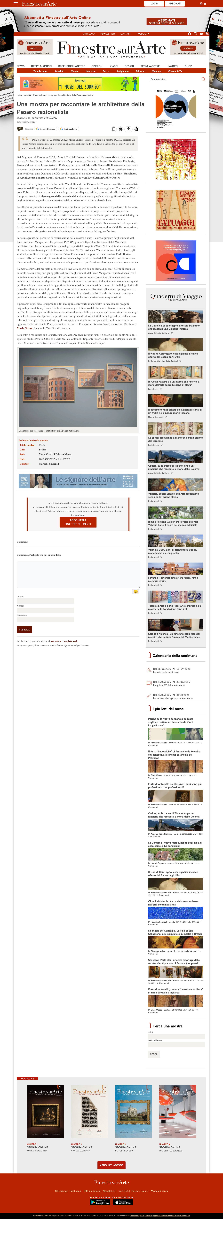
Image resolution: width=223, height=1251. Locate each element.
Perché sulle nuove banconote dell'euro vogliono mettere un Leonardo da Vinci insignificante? (170, 722)
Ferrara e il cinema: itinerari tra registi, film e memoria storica (173, 579)
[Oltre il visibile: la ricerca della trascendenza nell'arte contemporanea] (175, 913)
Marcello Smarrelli (49, 463)
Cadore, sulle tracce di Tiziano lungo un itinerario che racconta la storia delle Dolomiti (174, 467)
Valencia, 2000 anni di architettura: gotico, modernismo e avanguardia (172, 551)
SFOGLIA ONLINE (37, 1147)
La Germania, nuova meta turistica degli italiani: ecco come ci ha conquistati (175, 844)
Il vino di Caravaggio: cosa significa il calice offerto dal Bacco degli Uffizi (173, 355)
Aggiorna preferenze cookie (164, 1215)
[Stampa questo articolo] (121, 129)
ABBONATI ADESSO (111, 1165)
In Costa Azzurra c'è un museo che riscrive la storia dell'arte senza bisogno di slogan (173, 383)
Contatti (125, 33)
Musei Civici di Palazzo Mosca (55, 454)
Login (154, 3)
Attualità (59, 71)
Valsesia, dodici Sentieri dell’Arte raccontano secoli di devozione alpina (173, 495)
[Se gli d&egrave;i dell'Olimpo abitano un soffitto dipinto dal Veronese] (175, 428)
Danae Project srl (137, 1215)
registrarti (70, 641)
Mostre (75, 71)
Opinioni (97, 66)
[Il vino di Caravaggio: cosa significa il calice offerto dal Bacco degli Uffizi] (175, 344)
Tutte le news (40, 71)
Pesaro (42, 449)
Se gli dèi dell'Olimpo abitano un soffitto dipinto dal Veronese (175, 439)
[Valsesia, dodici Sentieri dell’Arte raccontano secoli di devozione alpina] (175, 485)
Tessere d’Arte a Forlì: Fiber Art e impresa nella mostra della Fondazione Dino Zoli (174, 607)
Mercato (156, 71)
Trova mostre (150, 66)
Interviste (91, 71)
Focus (106, 71)
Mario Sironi (24, 328)
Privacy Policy (139, 1191)
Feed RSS (123, 1191)
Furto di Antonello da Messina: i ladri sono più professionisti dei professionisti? (175, 785)
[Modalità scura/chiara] (136, 130)
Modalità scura (159, 1191)
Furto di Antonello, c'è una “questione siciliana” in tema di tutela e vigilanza (175, 991)
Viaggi (114, 66)
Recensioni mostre (71, 66)
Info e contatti (92, 1191)
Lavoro (173, 66)
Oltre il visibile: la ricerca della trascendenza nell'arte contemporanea (173, 903)
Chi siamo (89, 33)
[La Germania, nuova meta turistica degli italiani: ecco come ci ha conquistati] (175, 854)
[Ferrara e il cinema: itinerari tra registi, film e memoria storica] (175, 569)
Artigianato (123, 71)
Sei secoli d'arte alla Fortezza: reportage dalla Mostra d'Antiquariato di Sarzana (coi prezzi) (174, 961)
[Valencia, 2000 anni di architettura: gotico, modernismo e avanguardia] (175, 541)
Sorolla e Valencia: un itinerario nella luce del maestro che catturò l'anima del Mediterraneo (174, 635)
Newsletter (107, 33)
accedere (56, 641)
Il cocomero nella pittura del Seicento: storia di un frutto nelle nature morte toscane (175, 411)
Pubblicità (143, 33)
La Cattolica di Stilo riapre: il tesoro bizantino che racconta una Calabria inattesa (174, 327)
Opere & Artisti (41, 66)
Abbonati (175, 3)
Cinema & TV (175, 71)
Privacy (148, 1215)
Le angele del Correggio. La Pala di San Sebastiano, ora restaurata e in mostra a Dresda (175, 932)
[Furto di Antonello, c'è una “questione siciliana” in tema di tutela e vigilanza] (175, 1001)
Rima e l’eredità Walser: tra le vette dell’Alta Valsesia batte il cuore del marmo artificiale (173, 523)
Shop (188, 66)
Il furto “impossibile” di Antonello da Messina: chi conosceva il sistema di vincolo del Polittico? (174, 755)
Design (129, 66)
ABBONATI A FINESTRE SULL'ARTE (78, 522)
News (20, 66)
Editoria (140, 71)
